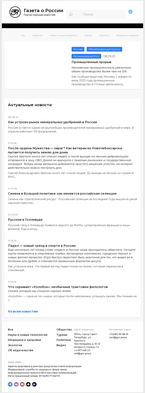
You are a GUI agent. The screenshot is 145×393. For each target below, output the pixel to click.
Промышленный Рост (86, 56)
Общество (38, 35)
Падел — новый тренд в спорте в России (42, 246)
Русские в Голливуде (25, 219)
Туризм (88, 35)
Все (23, 35)
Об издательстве (20, 350)
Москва (78, 49)
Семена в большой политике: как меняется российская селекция (62, 193)
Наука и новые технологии (63, 35)
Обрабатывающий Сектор (104, 49)
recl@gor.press (118, 337)
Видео (61, 345)
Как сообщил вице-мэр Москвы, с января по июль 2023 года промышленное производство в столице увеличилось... (102, 80)
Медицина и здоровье (127, 35)
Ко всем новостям (23, 311)
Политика (104, 35)
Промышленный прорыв (91, 62)
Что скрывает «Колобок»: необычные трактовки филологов (58, 287)
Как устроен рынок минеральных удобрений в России (52, 122)
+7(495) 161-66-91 (118, 334)
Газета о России (43, 10)
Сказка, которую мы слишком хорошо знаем (39, 291)
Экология (15, 345)
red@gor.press (82, 353)
